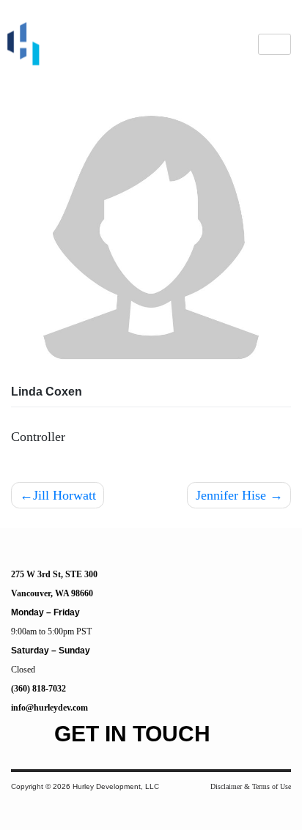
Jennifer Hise (231, 495)
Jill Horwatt (64, 495)
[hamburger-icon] (274, 44)
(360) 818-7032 (38, 688)
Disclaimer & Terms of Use (250, 786)
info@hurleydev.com (49, 708)
